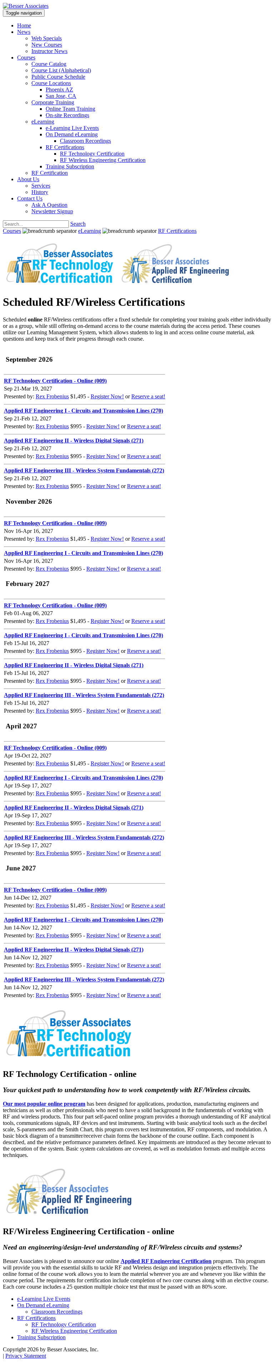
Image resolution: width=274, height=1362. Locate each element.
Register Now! (107, 396)
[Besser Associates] (26, 6)
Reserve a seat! (148, 396)
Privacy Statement (25, 1356)
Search (78, 224)
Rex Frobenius (52, 396)
